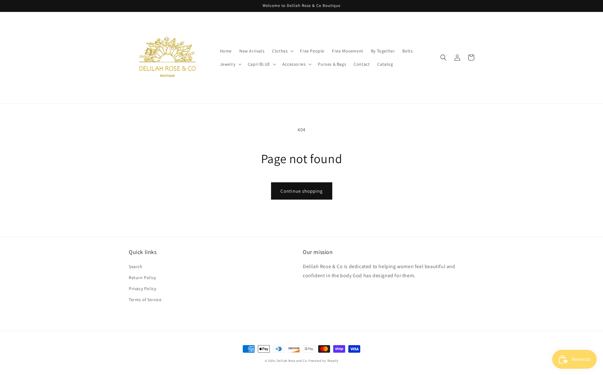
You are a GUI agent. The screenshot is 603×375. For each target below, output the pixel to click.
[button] (282, 51)
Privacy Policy (142, 288)
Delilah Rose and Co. (292, 361)
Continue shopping (301, 191)
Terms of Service (145, 299)
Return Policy (142, 277)
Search (136, 266)
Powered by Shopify (323, 361)
